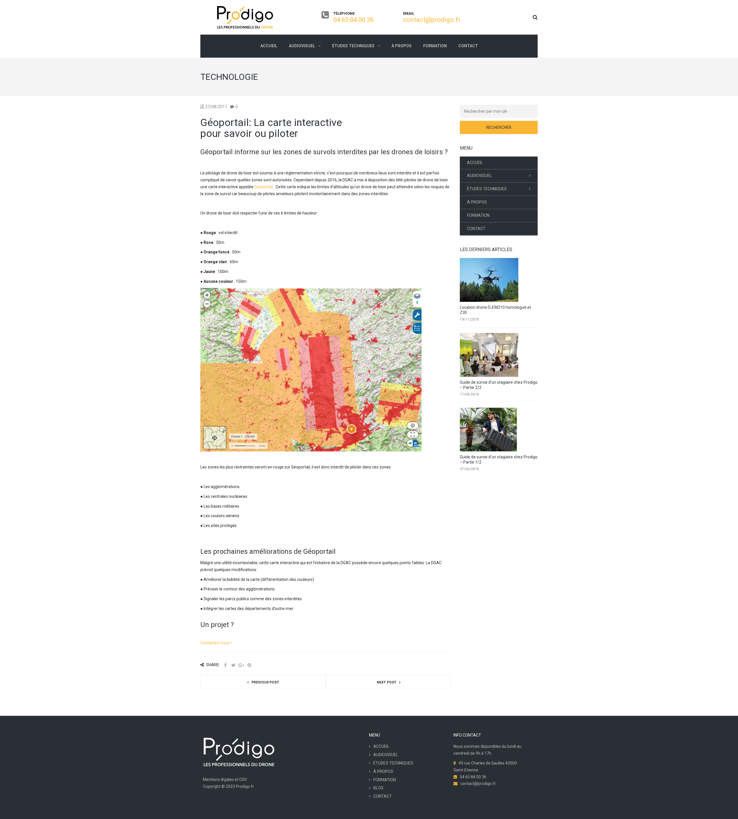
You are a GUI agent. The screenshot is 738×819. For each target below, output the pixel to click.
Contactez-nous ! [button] (215, 643)
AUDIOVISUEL (479, 175)
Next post (386, 682)
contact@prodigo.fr (431, 19)
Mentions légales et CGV (225, 779)
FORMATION (478, 215)
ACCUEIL (475, 162)
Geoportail (263, 186)
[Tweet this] (233, 665)
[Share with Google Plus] (241, 665)
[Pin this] (249, 665)
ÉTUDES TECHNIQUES (487, 189)
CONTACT (476, 228)
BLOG (378, 788)
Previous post (265, 682)
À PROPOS (477, 202)
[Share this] (225, 665)
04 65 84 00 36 (353, 19)
